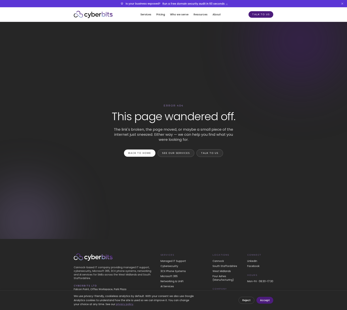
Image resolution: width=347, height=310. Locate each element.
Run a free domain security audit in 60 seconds (195, 3)
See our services (176, 153)
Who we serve (179, 14)
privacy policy (124, 304)
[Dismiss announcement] (342, 3)
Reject (246, 300)
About (217, 14)
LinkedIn (252, 261)
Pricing (160, 14)
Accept (265, 300)
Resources (200, 14)
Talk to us (261, 14)
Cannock (218, 261)
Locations (221, 254)
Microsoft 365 (169, 276)
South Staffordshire (225, 266)
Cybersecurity (169, 266)
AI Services (167, 286)
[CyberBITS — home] (93, 14)
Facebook (253, 266)
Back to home (139, 153)
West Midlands (222, 271)
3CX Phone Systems (173, 271)
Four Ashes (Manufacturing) (223, 278)
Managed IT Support (173, 261)
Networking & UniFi (171, 281)
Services (145, 14)
